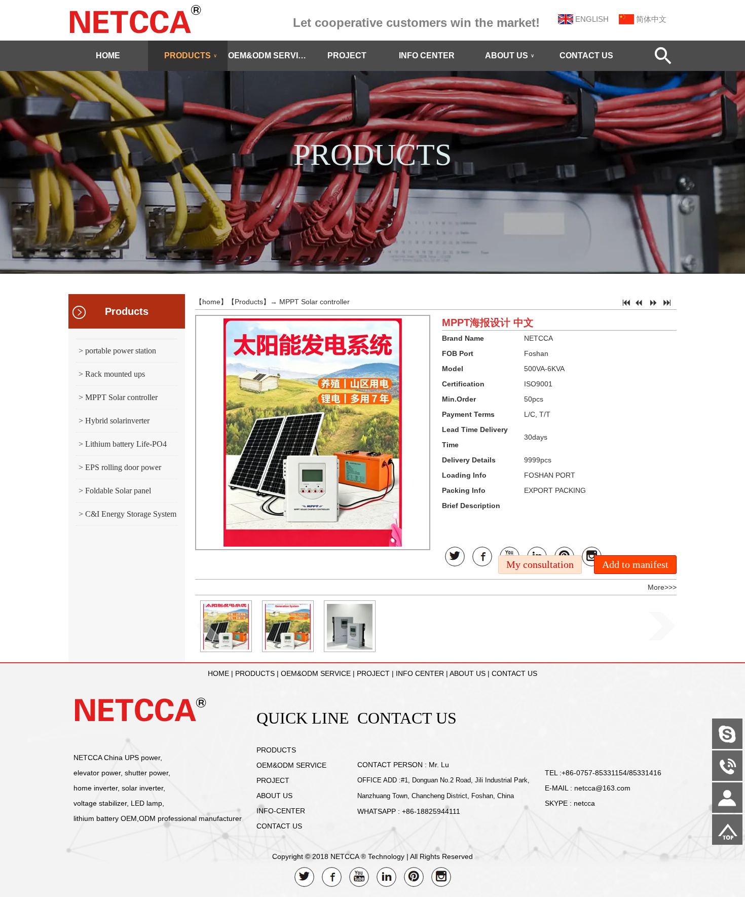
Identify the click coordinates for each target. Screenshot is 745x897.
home (211, 302)
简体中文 (651, 19)
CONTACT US (586, 55)
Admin (15, 889)
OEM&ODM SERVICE (267, 55)
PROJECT (346, 55)
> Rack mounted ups (112, 374)
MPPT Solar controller (314, 302)
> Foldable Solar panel (115, 490)
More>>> (662, 587)
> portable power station (117, 350)
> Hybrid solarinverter (114, 420)
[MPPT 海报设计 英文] (288, 626)
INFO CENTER (427, 55)
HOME (108, 55)
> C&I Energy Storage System (127, 514)
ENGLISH (592, 19)
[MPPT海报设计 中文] (226, 626)
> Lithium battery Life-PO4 (123, 444)
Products (126, 311)
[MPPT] (349, 626)
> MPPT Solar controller (118, 397)
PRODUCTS (190, 55)
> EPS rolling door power (120, 467)
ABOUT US (509, 55)
